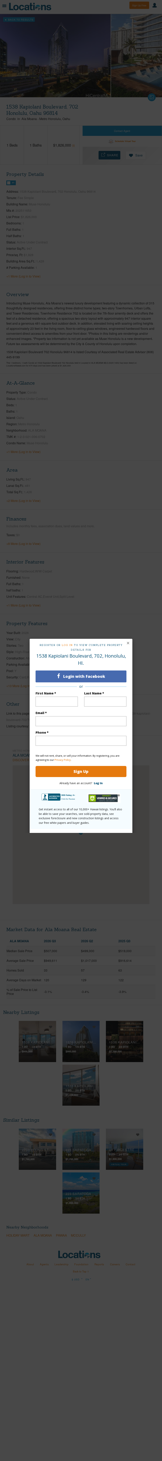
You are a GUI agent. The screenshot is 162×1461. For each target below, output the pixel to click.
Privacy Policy (63, 760)
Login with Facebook (83, 676)
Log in (67, 645)
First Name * (46, 693)
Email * (41, 713)
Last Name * (94, 693)
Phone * (42, 732)
